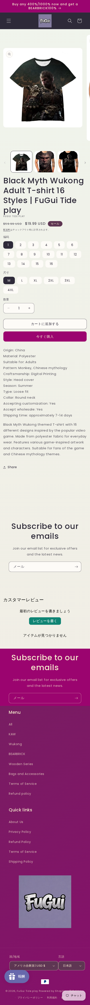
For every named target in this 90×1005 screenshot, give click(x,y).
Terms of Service (23, 784)
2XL (51, 280)
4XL (11, 290)
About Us (16, 822)
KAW (12, 734)
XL (35, 280)
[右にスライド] (85, 163)
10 (48, 254)
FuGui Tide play (27, 991)
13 (9, 264)
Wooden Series (21, 764)
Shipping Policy (21, 861)
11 (62, 254)
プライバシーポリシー (30, 997)
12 (75, 254)
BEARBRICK (17, 754)
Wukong (15, 744)
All (10, 724)
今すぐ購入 (45, 336)
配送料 (6, 229)
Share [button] (12, 467)
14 (23, 264)
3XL (67, 280)
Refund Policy (20, 842)
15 (37, 264)
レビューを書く (45, 620)
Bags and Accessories (26, 774)
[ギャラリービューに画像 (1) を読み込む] (21, 162)
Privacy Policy (20, 832)
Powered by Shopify (52, 991)
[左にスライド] (5, 163)
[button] (9, 21)
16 (51, 264)
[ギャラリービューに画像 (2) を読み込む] (45, 162)
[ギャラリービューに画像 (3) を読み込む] (68, 162)
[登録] (76, 567)
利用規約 (52, 997)
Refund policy (20, 793)
